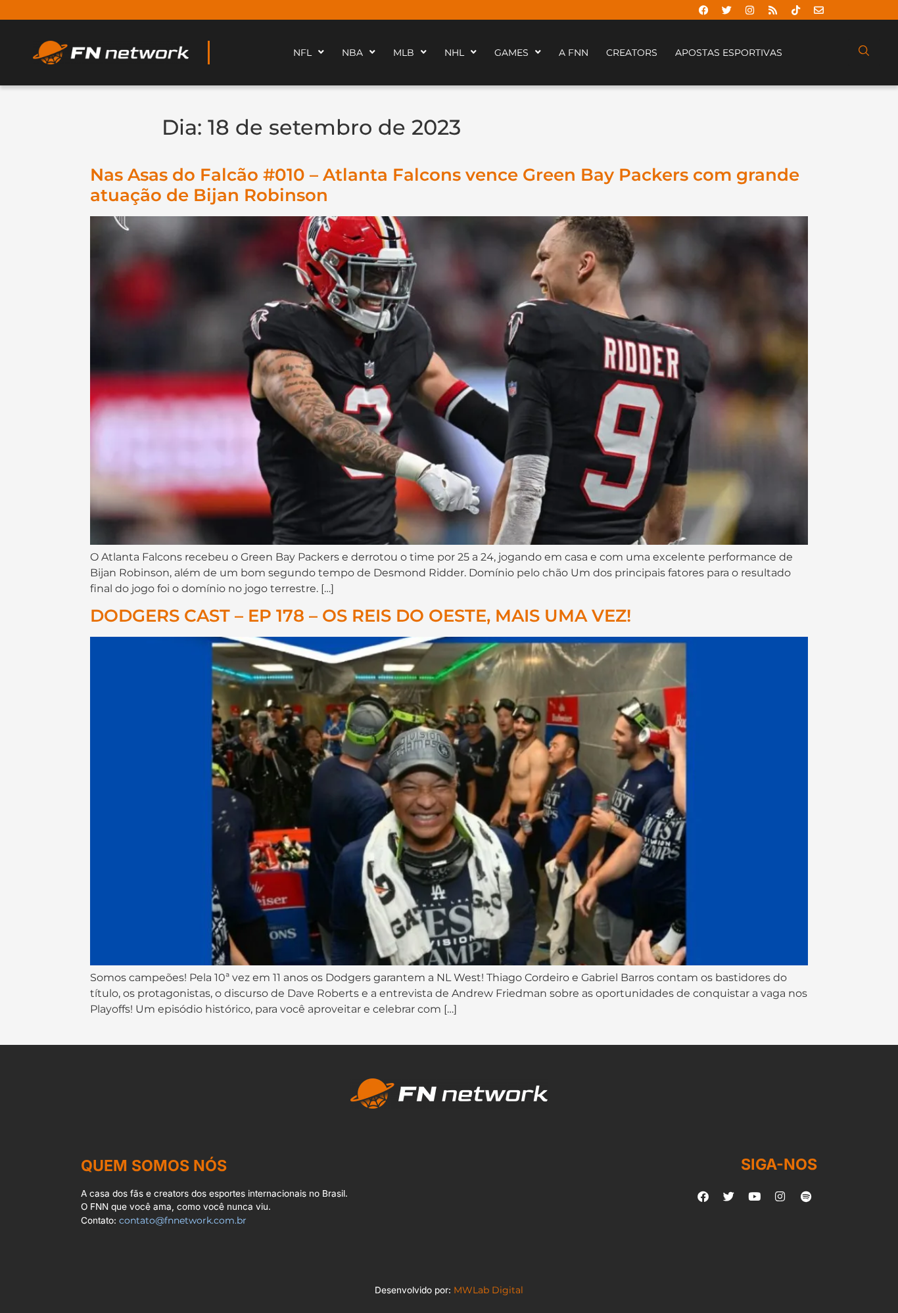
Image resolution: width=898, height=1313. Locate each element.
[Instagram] (749, 10)
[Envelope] (818, 10)
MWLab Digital (488, 1290)
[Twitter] (726, 10)
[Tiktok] (795, 10)
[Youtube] (755, 1197)
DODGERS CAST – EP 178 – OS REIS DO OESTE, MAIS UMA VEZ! (360, 615)
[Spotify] (806, 1197)
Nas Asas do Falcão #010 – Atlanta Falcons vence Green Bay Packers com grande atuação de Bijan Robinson (444, 184)
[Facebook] (703, 10)
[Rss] (772, 10)
